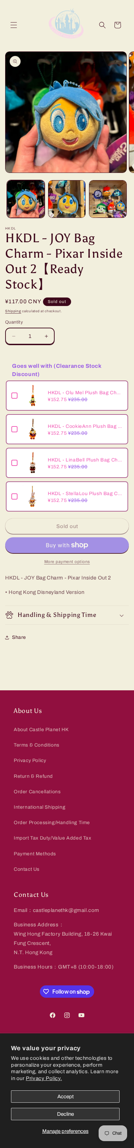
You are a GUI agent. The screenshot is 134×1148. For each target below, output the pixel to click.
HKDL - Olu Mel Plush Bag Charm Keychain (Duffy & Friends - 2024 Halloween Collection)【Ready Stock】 (85, 392)
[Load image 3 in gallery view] (108, 199)
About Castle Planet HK (41, 729)
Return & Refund (33, 776)
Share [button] (19, 637)
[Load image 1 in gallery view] (26, 199)
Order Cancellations (37, 791)
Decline (65, 1114)
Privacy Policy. (44, 1078)
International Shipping (39, 807)
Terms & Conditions (36, 745)
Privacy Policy (30, 760)
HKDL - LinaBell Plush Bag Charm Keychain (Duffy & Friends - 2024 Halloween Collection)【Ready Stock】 (85, 459)
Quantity (14, 322)
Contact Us (27, 869)
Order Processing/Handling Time (52, 822)
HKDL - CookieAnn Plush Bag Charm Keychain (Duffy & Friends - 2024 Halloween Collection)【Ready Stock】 (85, 426)
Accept (65, 1096)
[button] (13, 25)
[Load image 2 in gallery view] (67, 199)
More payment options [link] (67, 561)
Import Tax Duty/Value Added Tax (52, 838)
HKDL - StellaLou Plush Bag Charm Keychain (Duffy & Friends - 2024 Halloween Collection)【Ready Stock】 (85, 493)
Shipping (13, 311)
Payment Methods (35, 853)
